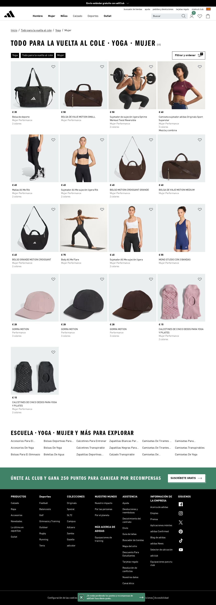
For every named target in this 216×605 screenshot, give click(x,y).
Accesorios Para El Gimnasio (22, 441)
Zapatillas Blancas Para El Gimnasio (123, 441)
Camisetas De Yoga (186, 454)
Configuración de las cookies (62, 598)
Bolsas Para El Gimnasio (25, 454)
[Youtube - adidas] (191, 550)
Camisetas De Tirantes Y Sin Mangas (156, 441)
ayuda (147, 9)
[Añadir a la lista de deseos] (53, 67)
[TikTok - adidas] (191, 541)
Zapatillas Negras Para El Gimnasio (123, 448)
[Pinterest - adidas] (191, 532)
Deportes (93, 16)
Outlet (107, 16)
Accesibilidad (161, 598)
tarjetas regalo (182, 9)
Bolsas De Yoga (53, 448)
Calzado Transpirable (121, 454)
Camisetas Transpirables (190, 448)
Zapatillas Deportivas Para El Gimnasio (88, 455)
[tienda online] (9, 14)
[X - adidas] (191, 522)
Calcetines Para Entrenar (91, 441)
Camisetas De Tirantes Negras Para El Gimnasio (157, 448)
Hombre (38, 16)
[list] (91, 55)
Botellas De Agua (54, 454)
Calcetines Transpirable (90, 448)
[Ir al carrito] (208, 16)
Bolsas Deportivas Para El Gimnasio (57, 441)
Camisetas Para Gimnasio (184, 441)
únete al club (198, 9)
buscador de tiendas (133, 9)
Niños (64, 16)
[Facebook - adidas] (191, 504)
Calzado (77, 16)
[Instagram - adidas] (191, 513)
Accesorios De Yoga (22, 448)
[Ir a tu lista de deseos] (200, 16)
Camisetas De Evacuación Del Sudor (155, 455)
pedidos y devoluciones (163, 9)
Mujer (51, 16)
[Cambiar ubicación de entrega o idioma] (208, 9)
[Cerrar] (81, 597)
